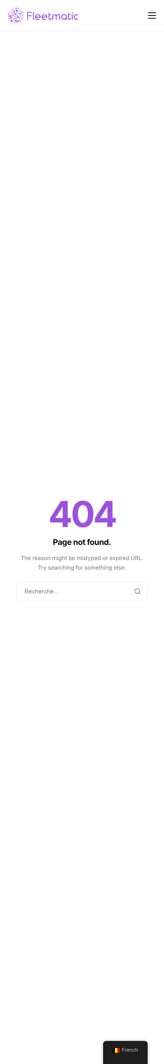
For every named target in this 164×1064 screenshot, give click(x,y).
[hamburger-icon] (152, 15)
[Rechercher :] (82, 591)
